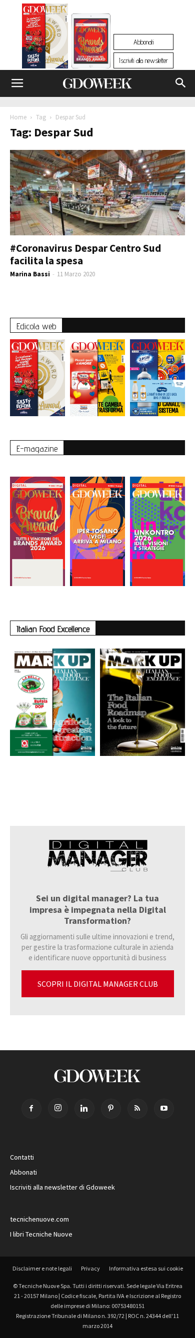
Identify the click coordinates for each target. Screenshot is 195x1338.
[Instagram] (58, 1108)
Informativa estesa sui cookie (146, 1268)
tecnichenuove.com (39, 1219)
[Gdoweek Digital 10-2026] (97, 526)
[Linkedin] (84, 1109)
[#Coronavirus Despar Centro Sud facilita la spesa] (97, 192)
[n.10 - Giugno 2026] (157, 380)
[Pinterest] (111, 1109)
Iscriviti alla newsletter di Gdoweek (62, 1187)
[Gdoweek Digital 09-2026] (157, 526)
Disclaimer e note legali (42, 1268)
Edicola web (36, 326)
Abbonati (144, 42)
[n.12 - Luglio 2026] (45, 38)
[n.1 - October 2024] (142, 704)
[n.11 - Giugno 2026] (97, 380)
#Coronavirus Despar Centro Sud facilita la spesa (85, 254)
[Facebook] (32, 1109)
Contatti (22, 1157)
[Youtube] (164, 1109)
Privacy (90, 1268)
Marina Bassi (30, 274)
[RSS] (138, 1109)
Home (18, 117)
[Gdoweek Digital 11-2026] (91, 54)
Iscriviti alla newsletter (143, 60)
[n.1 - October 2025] (52, 704)
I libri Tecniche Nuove (41, 1234)
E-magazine (37, 448)
